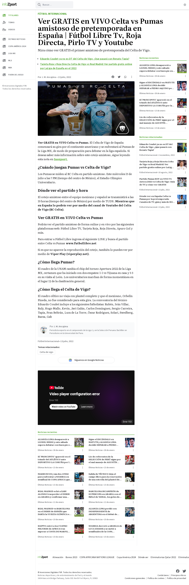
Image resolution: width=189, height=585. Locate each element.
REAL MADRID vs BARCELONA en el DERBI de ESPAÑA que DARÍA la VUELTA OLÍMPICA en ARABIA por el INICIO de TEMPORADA (54, 511)
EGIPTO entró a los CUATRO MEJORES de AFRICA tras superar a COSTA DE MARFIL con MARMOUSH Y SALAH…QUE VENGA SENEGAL (53, 528)
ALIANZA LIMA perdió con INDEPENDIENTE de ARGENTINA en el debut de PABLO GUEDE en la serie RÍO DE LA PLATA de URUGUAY (104, 511)
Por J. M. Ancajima (47, 77)
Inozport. (61, 159)
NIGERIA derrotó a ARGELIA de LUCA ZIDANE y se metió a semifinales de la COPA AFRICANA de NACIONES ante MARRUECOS (105, 528)
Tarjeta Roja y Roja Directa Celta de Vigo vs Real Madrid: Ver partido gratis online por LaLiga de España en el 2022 (156, 164)
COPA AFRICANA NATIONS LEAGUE (97, 557)
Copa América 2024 (126, 557)
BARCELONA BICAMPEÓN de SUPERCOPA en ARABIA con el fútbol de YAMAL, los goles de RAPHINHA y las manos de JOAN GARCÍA (106, 494)
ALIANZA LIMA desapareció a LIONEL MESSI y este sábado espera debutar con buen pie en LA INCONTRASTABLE (54, 442)
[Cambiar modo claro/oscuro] (185, 5)
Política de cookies (156, 578)
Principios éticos (178, 575)
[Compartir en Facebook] (113, 77)
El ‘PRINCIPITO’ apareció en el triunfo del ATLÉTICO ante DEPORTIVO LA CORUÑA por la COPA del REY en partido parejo (54, 459)
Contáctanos (163, 575)
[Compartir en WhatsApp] (125, 77)
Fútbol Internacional (52, 14)
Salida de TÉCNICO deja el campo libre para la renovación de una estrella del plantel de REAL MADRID (105, 476)
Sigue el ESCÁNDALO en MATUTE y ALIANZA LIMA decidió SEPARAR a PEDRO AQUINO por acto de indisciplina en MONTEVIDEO (104, 442)
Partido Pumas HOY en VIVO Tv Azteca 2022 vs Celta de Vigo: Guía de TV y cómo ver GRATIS (157, 181)
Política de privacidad (176, 578)
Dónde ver (143, 557)
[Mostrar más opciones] (132, 77)
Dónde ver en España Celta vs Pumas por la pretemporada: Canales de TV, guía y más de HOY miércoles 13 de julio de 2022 (156, 199)
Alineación (58, 557)
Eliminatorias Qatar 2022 (163, 557)
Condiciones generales (135, 578)
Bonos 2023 (71, 557)
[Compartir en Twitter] (119, 77)
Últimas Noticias (45, 450)
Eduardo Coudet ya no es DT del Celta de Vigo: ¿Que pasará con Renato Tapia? (84, 59)
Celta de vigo (46, 352)
